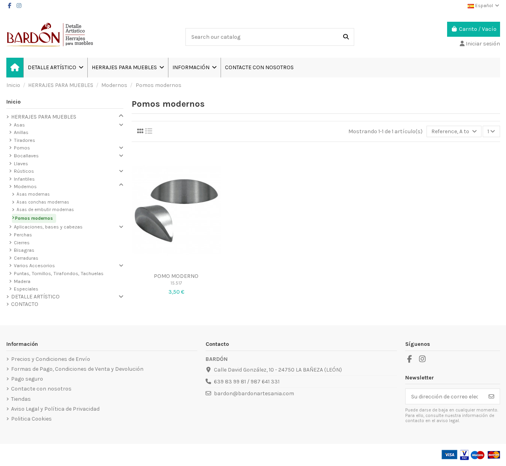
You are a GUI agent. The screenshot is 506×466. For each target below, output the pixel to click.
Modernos (25, 186)
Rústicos (24, 171)
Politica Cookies (31, 418)
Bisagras (24, 250)
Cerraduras (26, 258)
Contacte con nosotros (41, 388)
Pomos (22, 148)
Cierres (22, 242)
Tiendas (21, 399)
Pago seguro (27, 378)
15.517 (176, 283)
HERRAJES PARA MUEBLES (43, 116)
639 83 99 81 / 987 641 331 (246, 381)
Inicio (13, 101)
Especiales (26, 289)
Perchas (23, 235)
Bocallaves (26, 155)
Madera (22, 281)
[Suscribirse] (491, 396)
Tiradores (24, 140)
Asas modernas (33, 194)
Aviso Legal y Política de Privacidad (55, 409)
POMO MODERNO (176, 276)
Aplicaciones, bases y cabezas (48, 227)
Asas (19, 125)
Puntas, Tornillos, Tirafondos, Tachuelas (59, 273)
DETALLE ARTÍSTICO (35, 296)
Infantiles (24, 179)
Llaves (21, 163)
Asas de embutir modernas (45, 209)
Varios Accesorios (34, 265)
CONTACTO (24, 304)
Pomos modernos (34, 218)
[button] (194, 67)
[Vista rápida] (176, 265)
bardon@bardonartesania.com (254, 393)
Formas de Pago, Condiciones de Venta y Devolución (77, 369)
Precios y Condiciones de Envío (50, 359)
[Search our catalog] (346, 37)
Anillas (21, 132)
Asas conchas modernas (43, 202)
